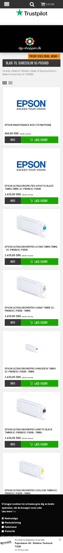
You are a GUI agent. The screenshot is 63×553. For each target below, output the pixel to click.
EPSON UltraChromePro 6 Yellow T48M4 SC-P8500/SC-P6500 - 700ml (31, 492)
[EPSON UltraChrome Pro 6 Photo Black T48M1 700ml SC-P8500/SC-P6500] (31, 166)
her (14, 511)
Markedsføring (13, 522)
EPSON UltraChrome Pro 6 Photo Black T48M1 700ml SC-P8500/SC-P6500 (29, 187)
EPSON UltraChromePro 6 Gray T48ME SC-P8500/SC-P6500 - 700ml (30, 309)
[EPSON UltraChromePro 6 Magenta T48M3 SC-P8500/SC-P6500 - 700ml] (31, 348)
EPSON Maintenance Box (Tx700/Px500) (28, 125)
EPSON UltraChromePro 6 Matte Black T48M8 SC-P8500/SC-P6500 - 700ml (28, 431)
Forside (6, 71)
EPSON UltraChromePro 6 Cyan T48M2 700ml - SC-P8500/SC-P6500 (31, 248)
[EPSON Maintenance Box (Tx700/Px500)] (31, 105)
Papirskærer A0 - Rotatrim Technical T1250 (33, 545)
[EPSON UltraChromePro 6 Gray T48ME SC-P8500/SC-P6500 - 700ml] (31, 287)
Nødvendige (11, 518)
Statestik (10, 531)
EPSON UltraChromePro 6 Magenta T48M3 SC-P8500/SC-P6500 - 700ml (30, 370)
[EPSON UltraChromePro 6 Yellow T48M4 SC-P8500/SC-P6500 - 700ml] (31, 470)
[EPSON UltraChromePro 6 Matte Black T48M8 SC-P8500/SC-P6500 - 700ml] (31, 409)
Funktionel (10, 527)
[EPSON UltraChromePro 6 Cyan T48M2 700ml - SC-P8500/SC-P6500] (31, 226)
